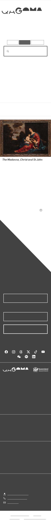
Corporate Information (35, 514)
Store (6, 430)
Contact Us (12, 499)
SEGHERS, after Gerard (14, 167)
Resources (37, 42)
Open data (8, 423)
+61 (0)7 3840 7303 (17, 494)
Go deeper (40, 32)
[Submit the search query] (5, 51)
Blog (29, 423)
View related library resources (18, 194)
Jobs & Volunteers (20, 511)
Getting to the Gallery (17, 490)
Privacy (37, 511)
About (30, 427)
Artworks (10, 32)
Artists (24, 32)
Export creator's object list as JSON (21, 210)
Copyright (15, 514)
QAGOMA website (12, 427)
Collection (22, 21)
